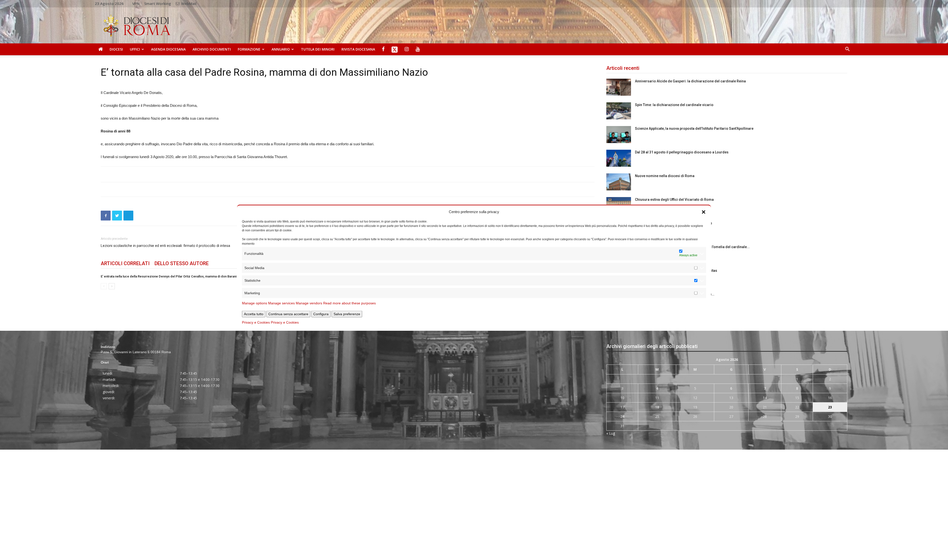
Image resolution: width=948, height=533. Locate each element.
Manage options (254, 303)
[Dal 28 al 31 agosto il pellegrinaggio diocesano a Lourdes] (618, 158)
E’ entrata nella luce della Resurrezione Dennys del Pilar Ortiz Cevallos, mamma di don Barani (169, 276)
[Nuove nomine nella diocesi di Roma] (618, 181)
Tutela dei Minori (318, 49)
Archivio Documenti (212, 49)
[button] (703, 211)
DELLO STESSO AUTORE (182, 263)
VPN (135, 3)
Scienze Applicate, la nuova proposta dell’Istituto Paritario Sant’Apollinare (694, 128)
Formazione (249, 49)
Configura (321, 314)
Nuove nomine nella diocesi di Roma (664, 176)
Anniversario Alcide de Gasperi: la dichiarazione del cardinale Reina (690, 81)
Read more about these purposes (349, 303)
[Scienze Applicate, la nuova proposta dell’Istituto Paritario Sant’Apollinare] (618, 134)
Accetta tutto (253, 314)
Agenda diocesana (168, 49)
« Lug (610, 433)
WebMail (188, 3)
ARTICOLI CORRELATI (125, 263)
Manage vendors (309, 303)
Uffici (135, 49)
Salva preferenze (347, 314)
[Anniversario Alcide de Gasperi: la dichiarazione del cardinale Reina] (618, 87)
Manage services (281, 303)
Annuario (281, 49)
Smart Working (157, 3)
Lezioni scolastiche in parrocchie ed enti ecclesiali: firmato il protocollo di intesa (165, 245)
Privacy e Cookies (256, 322)
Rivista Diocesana (358, 49)
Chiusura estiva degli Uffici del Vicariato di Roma (674, 200)
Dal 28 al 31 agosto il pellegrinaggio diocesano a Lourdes (682, 152)
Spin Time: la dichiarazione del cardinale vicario (674, 105)
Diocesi (116, 49)
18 (657, 407)
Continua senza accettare (288, 314)
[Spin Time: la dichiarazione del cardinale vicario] (618, 110)
